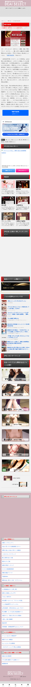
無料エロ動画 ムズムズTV (9, 593)
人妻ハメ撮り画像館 (7, 619)
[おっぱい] (15, 435)
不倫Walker (5, 576)
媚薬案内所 (5, 663)
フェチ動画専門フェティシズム (10, 604)
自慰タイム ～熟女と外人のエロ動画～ (12, 615)
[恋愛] (15, 465)
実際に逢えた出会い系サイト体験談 (11, 550)
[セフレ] (15, 389)
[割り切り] (15, 405)
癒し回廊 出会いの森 (7, 557)
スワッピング (15, 139)
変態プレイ (26, 139)
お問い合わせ (23, 676)
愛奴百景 (4, 623)
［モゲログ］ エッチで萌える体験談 (11, 647)
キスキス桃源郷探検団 (8, 569)
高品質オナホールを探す (8, 287)
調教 (7, 141)
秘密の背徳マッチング (8, 565)
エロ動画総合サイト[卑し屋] (9, 589)
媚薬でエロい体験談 (7, 639)
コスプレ (9, 139)
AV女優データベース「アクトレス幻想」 (12, 600)
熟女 (3, 139)
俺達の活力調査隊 (6, 656)
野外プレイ (13, 141)
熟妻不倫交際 (10, 55)
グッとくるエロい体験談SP (9, 635)
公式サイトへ (15, 112)
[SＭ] (15, 450)
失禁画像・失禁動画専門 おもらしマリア (12, 626)
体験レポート (8, 170)
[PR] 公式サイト (22, 170)
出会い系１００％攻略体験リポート (11, 546)
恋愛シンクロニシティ (8, 542)
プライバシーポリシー (8, 676)
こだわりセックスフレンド (9, 554)
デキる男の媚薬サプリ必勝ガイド (10, 659)
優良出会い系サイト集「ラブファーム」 (12, 580)
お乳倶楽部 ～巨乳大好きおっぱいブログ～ (13, 608)
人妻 (21, 139)
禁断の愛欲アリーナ (7, 572)
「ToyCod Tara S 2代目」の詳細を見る (15, 134)
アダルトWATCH (6, 596)
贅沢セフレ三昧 (6, 561)
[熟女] (15, 420)
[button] (28, 375)
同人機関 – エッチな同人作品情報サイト (12, 611)
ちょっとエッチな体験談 (8, 643)
